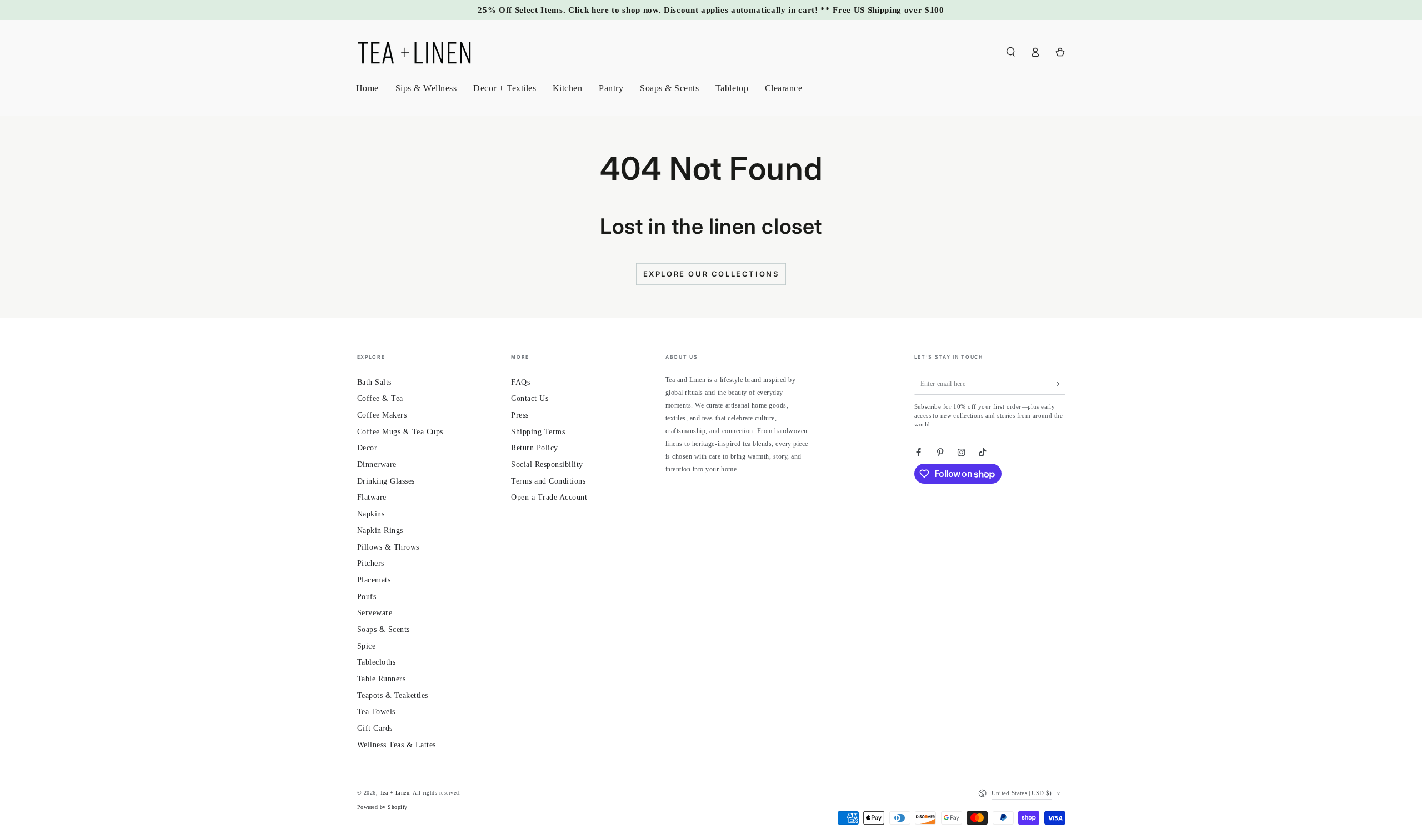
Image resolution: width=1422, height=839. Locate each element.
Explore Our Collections (711, 273)
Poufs (367, 596)
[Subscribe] (1059, 384)
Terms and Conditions (548, 481)
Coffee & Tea (380, 398)
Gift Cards (375, 728)
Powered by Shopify (382, 807)
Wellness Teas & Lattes (396, 745)
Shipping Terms (538, 432)
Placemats (374, 580)
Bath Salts (374, 382)
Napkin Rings (380, 530)
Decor (367, 448)
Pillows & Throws (388, 547)
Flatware (372, 497)
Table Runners (381, 679)
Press (520, 415)
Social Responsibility (547, 464)
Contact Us (529, 398)
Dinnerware (377, 464)
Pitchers (370, 563)
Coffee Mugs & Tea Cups (400, 432)
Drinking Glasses (386, 481)
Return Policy (534, 448)
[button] (1011, 52)
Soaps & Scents (383, 629)
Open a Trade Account (549, 497)
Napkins (371, 514)
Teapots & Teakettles (392, 695)
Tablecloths (376, 662)
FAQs (520, 382)
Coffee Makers (382, 415)
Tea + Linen (395, 793)
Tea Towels (376, 711)
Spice (366, 646)
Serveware (375, 613)
